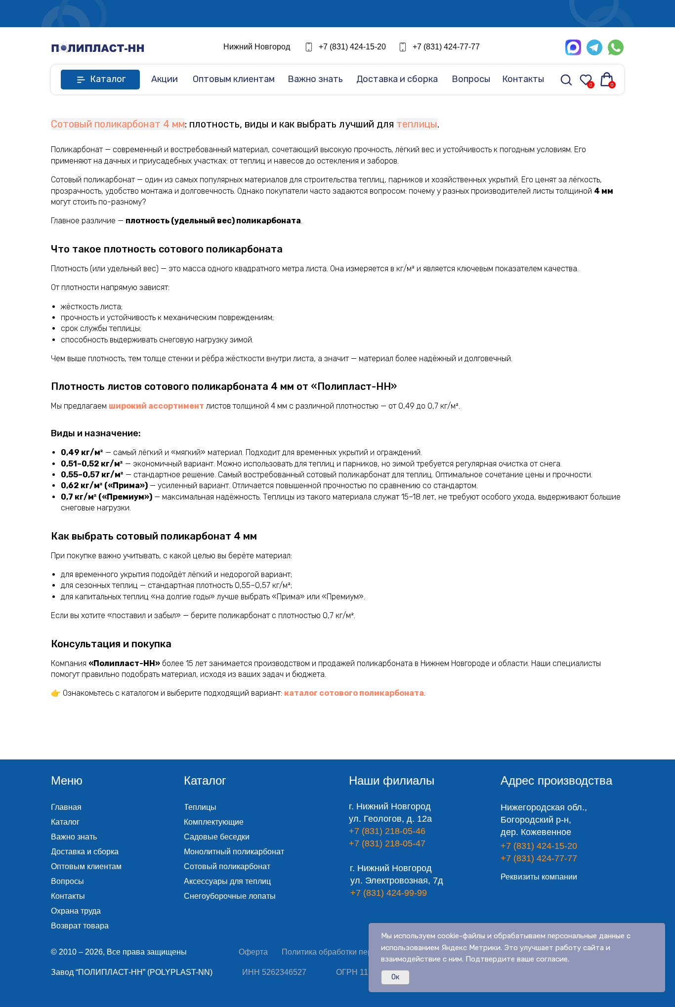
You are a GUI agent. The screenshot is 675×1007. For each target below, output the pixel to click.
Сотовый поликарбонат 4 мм (118, 124)
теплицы (416, 124)
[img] (98, 47)
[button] (411, 13)
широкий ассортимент (156, 406)
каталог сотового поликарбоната (354, 693)
